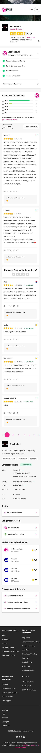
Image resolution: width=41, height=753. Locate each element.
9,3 (35, 560)
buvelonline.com (16, 29)
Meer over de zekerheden (12, 84)
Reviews (5, 684)
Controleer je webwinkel (27, 664)
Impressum (6, 725)
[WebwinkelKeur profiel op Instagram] (20, 736)
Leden (4, 635)
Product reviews (7, 696)
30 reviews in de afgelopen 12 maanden (20, 41)
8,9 (35, 570)
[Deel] (17, 191)
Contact (5, 718)
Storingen (5, 722)
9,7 (35, 550)
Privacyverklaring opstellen (28, 648)
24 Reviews (15, 581)
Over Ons (5, 710)
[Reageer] (14, 191)
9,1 (29, 34)
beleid (25, 745)
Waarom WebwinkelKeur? (8, 645)
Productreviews (31, 127)
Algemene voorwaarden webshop (30, 640)
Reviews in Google (8, 688)
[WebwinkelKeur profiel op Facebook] (17, 736)
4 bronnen (31, 37)
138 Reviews (15, 571)
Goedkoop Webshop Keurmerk (29, 656)
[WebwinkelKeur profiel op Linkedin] (24, 736)
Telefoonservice (28, 670)
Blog (3, 714)
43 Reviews (15, 551)
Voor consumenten (9, 655)
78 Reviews (15, 561)
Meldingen (5, 639)
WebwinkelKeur (16, 549)
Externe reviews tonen (10, 692)
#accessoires (23, 459)
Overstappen (6, 700)
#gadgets (33, 459)
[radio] (11, 33)
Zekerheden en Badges (10, 651)
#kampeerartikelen (9, 459)
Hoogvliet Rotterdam (26, 476)
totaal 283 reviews (17, 37)
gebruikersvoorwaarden (9, 120)
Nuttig (8, 191)
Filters (9, 127)
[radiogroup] (18, 33)
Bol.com (14, 559)
